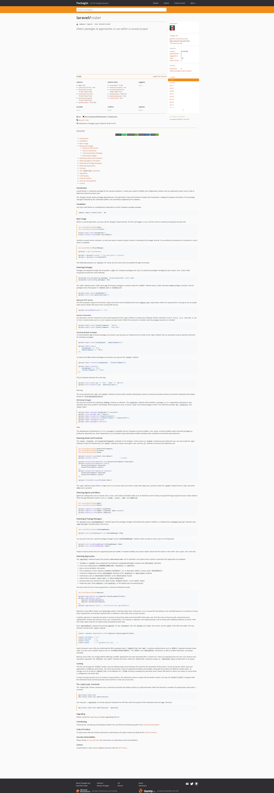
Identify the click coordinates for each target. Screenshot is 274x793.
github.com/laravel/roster (179, 39)
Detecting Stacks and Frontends (91, 158)
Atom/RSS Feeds (82, 786)
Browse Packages (103, 786)
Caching (82, 168)
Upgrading (83, 173)
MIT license (123, 748)
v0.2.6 (172, 108)
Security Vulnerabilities (88, 181)
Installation (84, 141)
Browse (155, 3)
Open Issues (174, 60)
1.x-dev (172, 77)
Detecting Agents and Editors (90, 161)
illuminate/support (85, 98)
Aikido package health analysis (181, 71)
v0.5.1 (172, 85)
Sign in (192, 3)
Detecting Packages (86, 146)
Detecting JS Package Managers (91, 163)
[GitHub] (196, 784)
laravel (81, 120)
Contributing (84, 176)
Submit (166, 3)
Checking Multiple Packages (92, 153)
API (119, 783)
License (82, 183)
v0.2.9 (172, 99)
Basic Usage (84, 143)
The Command (90, 171)
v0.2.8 (172, 102)
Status (141, 783)
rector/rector (114, 98)
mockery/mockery (115, 87)
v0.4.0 (172, 91)
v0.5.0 (172, 88)
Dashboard (143, 786)
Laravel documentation (151, 725)
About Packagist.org (83, 783)
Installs (172, 51)
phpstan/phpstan (115, 96)
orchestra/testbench (116, 90)
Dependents (174, 54)
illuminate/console (85, 90)
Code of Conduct (85, 178)
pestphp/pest (114, 94)
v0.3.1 (172, 94)
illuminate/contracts (85, 94)
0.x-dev (172, 83)
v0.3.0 (172, 97)
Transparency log (176, 43)
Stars (171, 58)
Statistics (100, 783)
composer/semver (84, 87)
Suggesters (174, 56)
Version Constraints (90, 151)
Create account (179, 3)
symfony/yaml (83, 102)
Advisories (173, 69)
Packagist (82, 3)
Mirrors (120, 786)
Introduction (84, 138)
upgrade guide (95, 717)
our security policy (93, 740)
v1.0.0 (172, 80)
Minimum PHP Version (90, 148)
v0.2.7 (172, 105)
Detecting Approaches (87, 166)
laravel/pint (113, 85)
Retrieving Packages (90, 156)
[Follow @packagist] (191, 784)
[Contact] (187, 784)
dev (87, 120)
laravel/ (84, 17)
